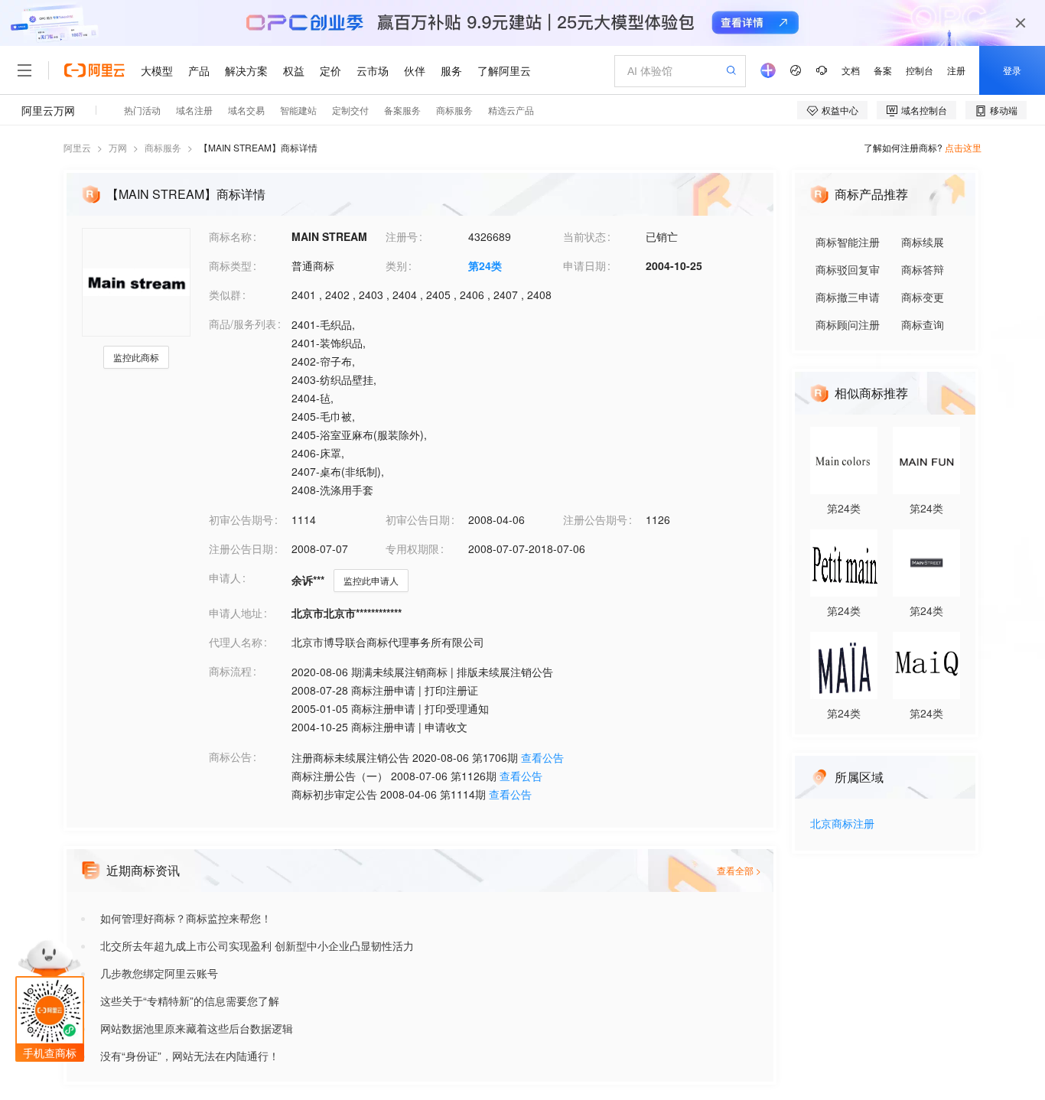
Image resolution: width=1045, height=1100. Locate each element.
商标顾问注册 (847, 324)
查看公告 (542, 757)
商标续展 (922, 241)
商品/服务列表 (242, 323)
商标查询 (922, 324)
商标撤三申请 (847, 296)
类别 (396, 265)
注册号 (402, 236)
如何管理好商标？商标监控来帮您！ (186, 918)
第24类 (485, 265)
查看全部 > (739, 870)
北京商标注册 (842, 824)
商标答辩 (922, 269)
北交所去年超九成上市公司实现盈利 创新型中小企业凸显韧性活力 (257, 945)
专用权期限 (412, 548)
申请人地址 (235, 612)
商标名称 (230, 236)
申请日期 (584, 265)
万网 (118, 147)
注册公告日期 (241, 548)
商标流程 (230, 671)
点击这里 (963, 147)
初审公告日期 (418, 519)
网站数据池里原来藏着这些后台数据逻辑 (196, 1028)
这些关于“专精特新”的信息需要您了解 (189, 1000)
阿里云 (77, 147)
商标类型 (230, 265)
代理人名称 (235, 641)
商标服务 (163, 147)
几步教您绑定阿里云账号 (159, 973)
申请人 (225, 577)
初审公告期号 (241, 519)
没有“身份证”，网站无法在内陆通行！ (189, 1055)
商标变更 (922, 296)
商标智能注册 (847, 241)
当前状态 (584, 236)
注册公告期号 (595, 519)
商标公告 (230, 756)
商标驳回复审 (847, 269)
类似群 (225, 294)
